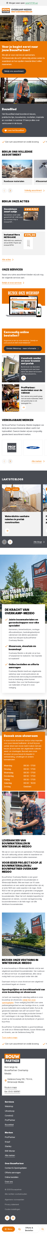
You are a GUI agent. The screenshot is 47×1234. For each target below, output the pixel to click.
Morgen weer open (23, 3)
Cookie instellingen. (12, 1209)
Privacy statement (12, 1204)
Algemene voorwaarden (14, 1200)
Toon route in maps (9, 1037)
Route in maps (10, 1087)
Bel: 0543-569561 (12, 1091)
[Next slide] (10, 190)
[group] (17, 172)
